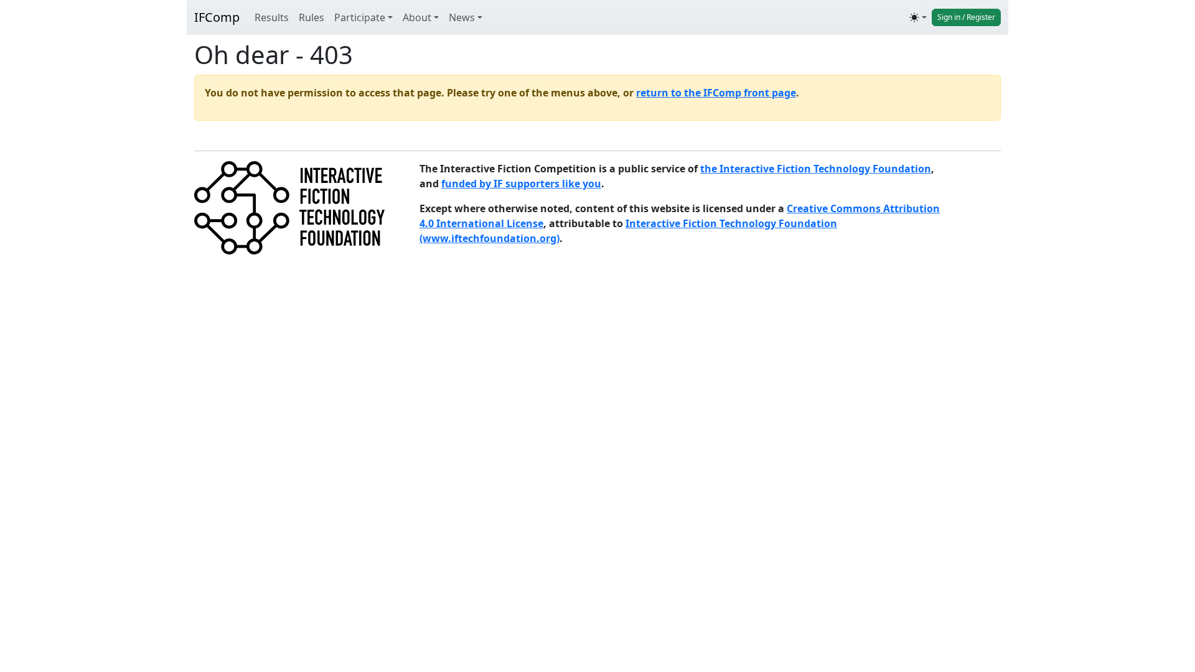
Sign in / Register (966, 17)
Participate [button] (359, 17)
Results (272, 17)
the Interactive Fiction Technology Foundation (815, 168)
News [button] (462, 17)
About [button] (417, 17)
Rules (311, 17)
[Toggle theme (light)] (918, 17)
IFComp (217, 17)
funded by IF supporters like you (521, 183)
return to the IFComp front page (716, 93)
